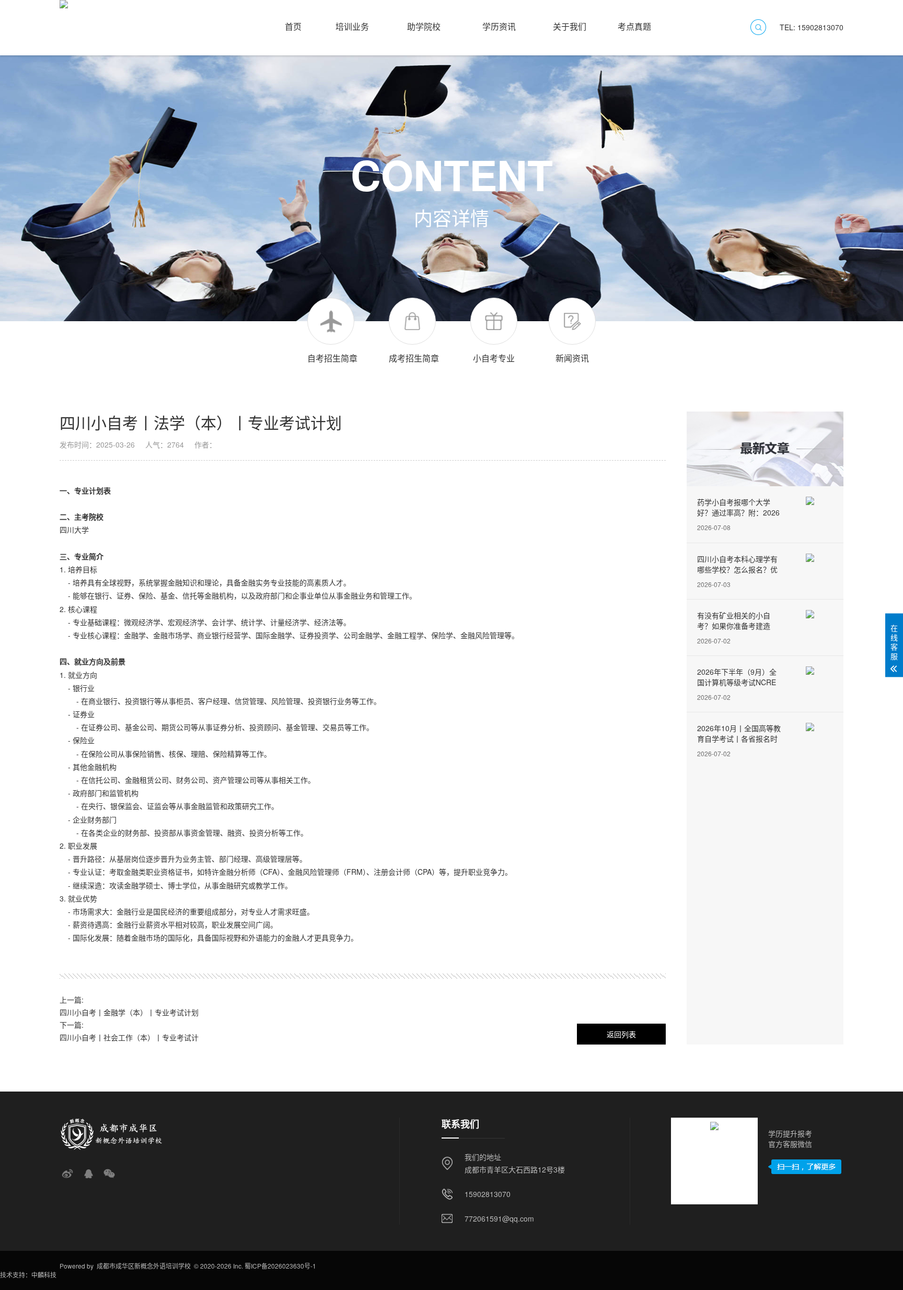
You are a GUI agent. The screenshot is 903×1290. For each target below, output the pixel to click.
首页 (293, 22)
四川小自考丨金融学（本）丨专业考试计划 (129, 1012)
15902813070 (488, 1194)
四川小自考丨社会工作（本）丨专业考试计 (129, 1037)
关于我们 (569, 22)
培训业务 (352, 22)
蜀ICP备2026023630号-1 (280, 1265)
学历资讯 (499, 22)
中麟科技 (43, 1274)
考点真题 (634, 22)
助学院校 (424, 22)
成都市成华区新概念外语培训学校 (144, 1265)
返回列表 (621, 1034)
